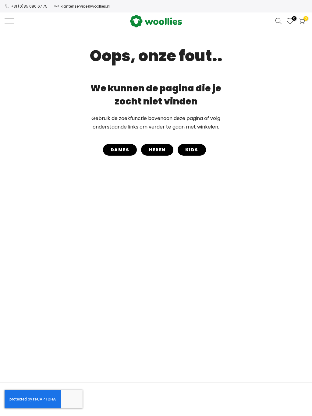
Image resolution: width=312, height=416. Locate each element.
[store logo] (156, 21)
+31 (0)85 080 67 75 (29, 6)
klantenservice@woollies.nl (85, 6)
